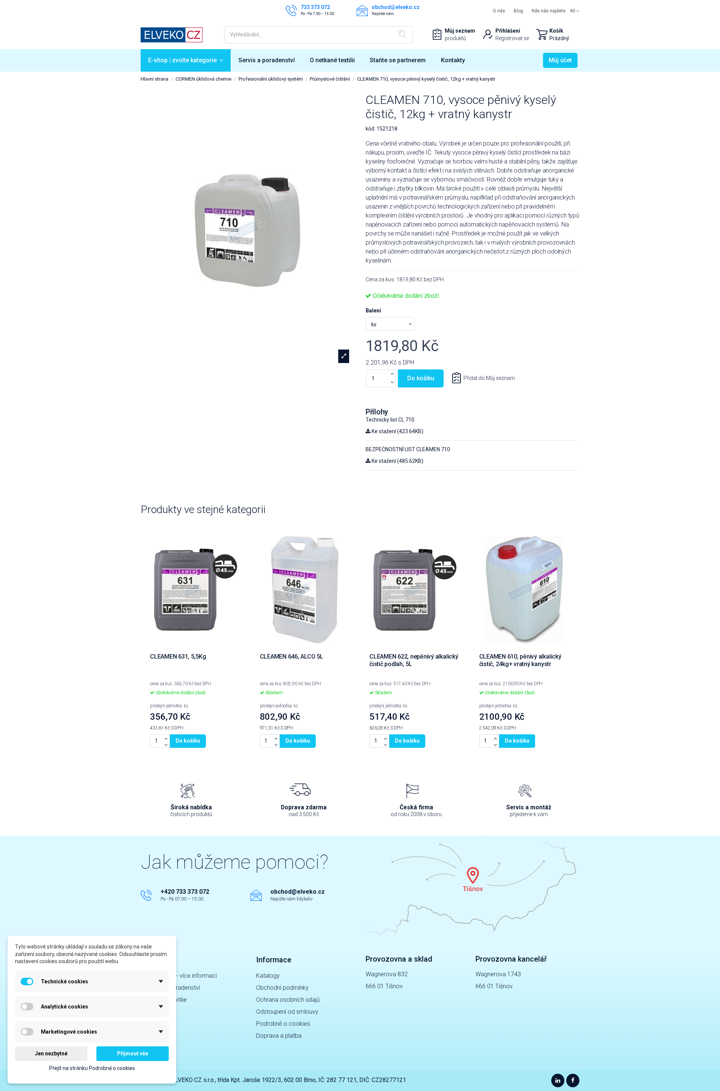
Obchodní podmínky (282, 987)
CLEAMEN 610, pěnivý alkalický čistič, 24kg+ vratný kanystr (520, 660)
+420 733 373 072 (184, 891)
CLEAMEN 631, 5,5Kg (178, 656)
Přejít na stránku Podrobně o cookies (92, 1068)
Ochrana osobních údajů (288, 999)
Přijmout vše (132, 1053)
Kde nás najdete (549, 11)
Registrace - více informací (181, 975)
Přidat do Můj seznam (489, 378)
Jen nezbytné (51, 1053)
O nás (499, 11)
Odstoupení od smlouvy (287, 1011)
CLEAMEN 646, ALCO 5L (291, 656)
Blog (518, 11)
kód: (370, 129)
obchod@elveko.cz (297, 891)
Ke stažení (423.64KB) (396, 431)
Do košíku (420, 378)
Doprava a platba (279, 1035)
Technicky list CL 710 (390, 420)
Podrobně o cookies (283, 1023)
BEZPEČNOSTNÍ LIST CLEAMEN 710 (408, 449)
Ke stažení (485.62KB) (396, 461)
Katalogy (268, 975)
